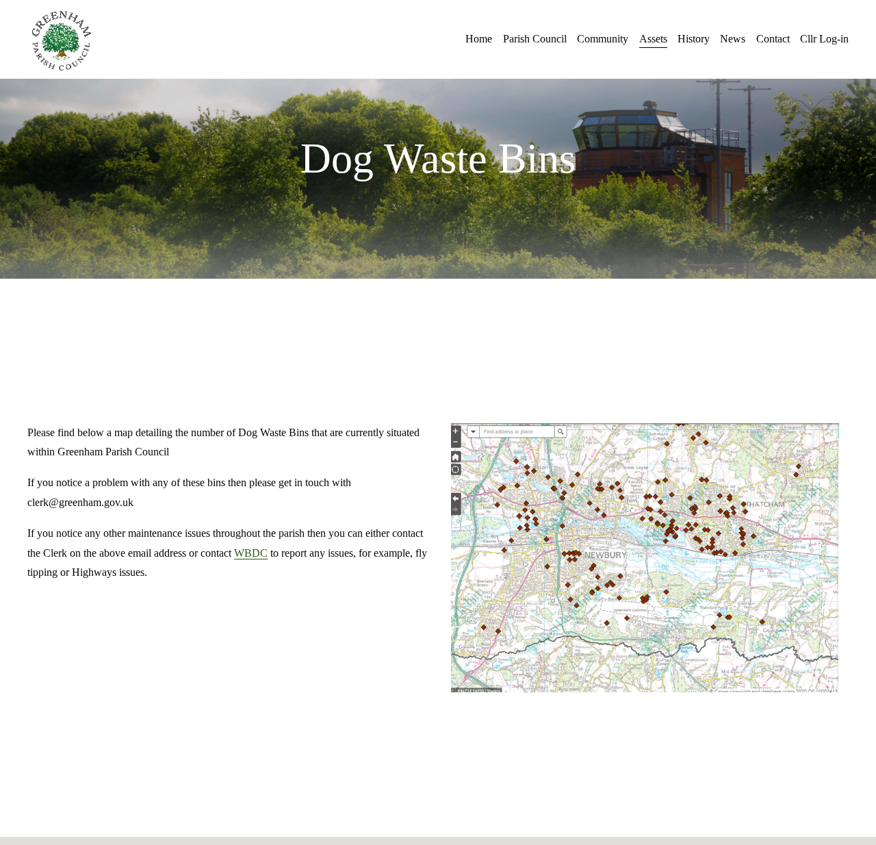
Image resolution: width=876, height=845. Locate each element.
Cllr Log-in (824, 39)
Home (478, 39)
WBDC (251, 553)
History (694, 39)
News (732, 39)
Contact (773, 39)
